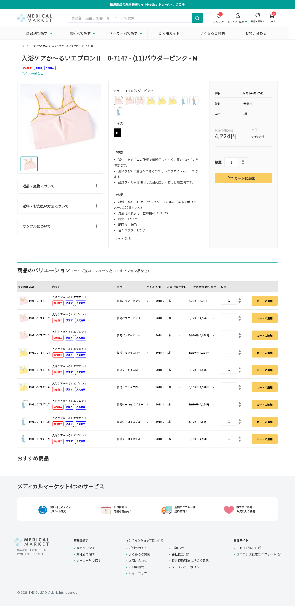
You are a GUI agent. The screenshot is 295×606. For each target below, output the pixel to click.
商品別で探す (36, 33)
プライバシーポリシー (187, 567)
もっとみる (123, 238)
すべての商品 (40, 46)
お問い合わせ (255, 33)
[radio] (118, 100)
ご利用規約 (136, 567)
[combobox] (135, 18)
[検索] (197, 18)
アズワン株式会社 (32, 73)
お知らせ (178, 548)
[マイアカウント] (257, 16)
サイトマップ (138, 573)
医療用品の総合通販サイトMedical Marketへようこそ (147, 4)
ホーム (25, 46)
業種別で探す (80, 33)
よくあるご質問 (212, 33)
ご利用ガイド (169, 33)
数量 (218, 162)
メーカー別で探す (123, 33)
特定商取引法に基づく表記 (190, 560)
